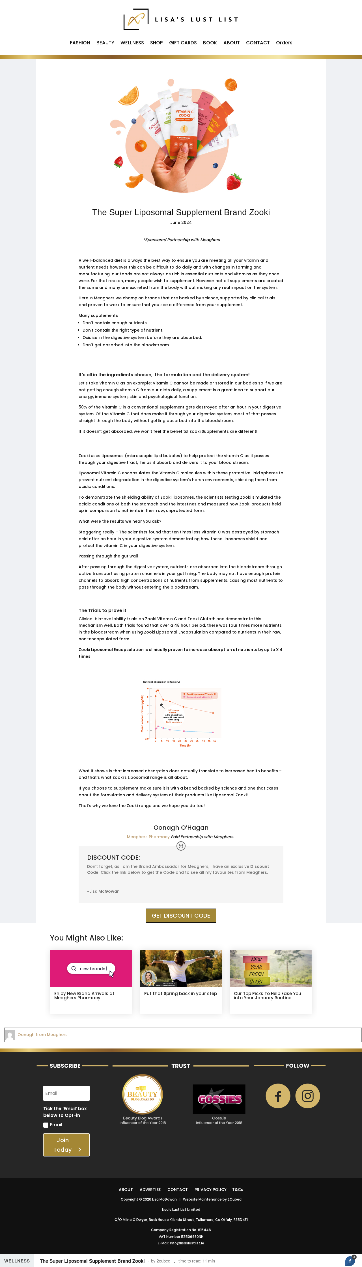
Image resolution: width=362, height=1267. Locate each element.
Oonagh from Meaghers (43, 1034)
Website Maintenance (202, 1199)
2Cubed (235, 1199)
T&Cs (237, 1189)
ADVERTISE (150, 1189)
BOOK (210, 43)
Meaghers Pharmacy (148, 837)
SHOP (156, 43)
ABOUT (231, 43)
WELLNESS (132, 43)
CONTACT (258, 43)
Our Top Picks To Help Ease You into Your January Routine (267, 996)
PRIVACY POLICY (211, 1189)
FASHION (80, 43)
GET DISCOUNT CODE (181, 916)
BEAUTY (105, 43)
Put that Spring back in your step (180, 993)
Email (56, 1124)
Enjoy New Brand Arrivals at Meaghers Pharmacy (84, 996)
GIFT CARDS (183, 43)
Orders (284, 43)
